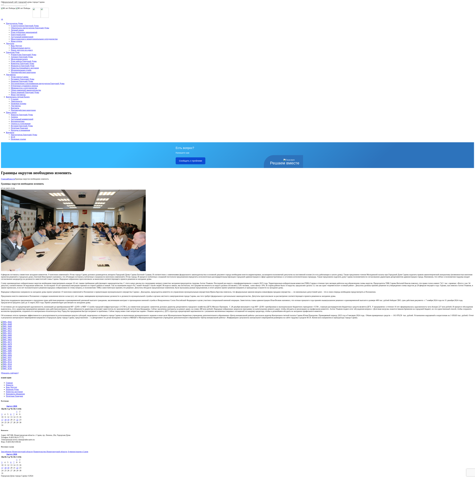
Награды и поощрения (20, 130)
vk (2, 19)
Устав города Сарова (19, 77)
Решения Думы (12, 389)
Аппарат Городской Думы (22, 57)
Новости (11, 179)
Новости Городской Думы (22, 115)
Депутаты (10, 43)
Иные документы (18, 95)
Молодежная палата (19, 59)
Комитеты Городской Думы (22, 63)
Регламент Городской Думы (22, 79)
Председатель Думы (14, 23)
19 (8, 420)
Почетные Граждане (19, 128)
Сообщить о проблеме (190, 161)
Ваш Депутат (16, 46)
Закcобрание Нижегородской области (17, 452)
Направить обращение (15, 394)
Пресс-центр (11, 112)
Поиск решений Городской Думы (25, 92)
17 (2, 420)
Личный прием (17, 30)
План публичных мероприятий (24, 32)
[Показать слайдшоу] (10, 373)
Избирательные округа (20, 48)
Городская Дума (12, 52)
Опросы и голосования (20, 123)
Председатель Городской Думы (24, 135)
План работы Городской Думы (24, 61)
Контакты (15, 108)
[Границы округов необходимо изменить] (73, 270)
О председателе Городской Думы (25, 26)
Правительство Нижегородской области (50, 452)
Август (11, 406)
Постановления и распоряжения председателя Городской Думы (37, 83)
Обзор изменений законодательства (26, 90)
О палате (14, 99)
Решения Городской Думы (22, 81)
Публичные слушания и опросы (24, 86)
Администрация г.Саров (78, 452)
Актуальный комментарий (22, 37)
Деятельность (16, 101)
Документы (11, 75)
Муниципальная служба (21, 70)
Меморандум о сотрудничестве (24, 88)
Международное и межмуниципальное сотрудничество (34, 39)
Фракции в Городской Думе (22, 66)
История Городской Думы (22, 126)
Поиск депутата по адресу (22, 50)
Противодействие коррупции (23, 72)
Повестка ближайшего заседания (25, 68)
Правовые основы (18, 103)
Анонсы (14, 117)
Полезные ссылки (18, 139)
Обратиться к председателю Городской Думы (30, 28)
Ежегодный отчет (18, 34)
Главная (4, 179)
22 (17, 420)
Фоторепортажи (17, 121)
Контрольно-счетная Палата (18, 97)
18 (5, 420)
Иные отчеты (16, 41)
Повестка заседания (14, 392)
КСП (13, 137)
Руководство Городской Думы (23, 55)
